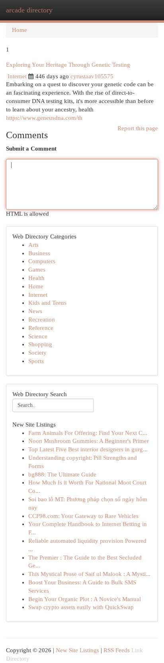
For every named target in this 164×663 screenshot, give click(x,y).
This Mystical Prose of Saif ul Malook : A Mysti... (89, 574)
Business (39, 253)
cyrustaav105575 (91, 76)
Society (37, 352)
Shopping (40, 344)
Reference (40, 328)
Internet (17, 76)
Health (36, 278)
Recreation (41, 319)
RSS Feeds (116, 650)
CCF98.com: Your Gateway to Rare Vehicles (83, 516)
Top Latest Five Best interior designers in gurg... (88, 449)
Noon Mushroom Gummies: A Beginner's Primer (88, 441)
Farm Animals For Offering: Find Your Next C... (87, 433)
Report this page (137, 128)
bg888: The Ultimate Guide (62, 474)
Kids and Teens (47, 303)
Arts (33, 245)
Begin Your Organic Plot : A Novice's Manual (84, 599)
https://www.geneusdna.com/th (44, 118)
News (35, 311)
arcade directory (29, 10)
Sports (36, 361)
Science (37, 336)
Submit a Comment (31, 148)
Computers (41, 261)
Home (19, 30)
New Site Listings (77, 650)
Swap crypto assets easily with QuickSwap (81, 607)
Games (36, 269)
